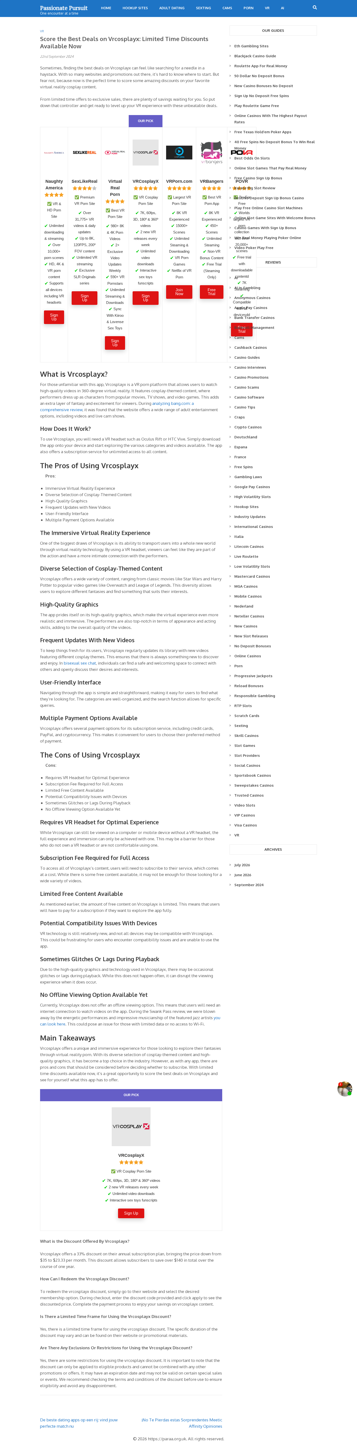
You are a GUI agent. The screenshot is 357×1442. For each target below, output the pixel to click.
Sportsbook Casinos (252, 775)
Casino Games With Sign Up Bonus (265, 227)
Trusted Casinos (249, 795)
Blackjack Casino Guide (255, 56)
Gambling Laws (248, 477)
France (240, 457)
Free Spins (243, 467)
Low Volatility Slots (252, 566)
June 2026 (242, 875)
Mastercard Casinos (252, 576)
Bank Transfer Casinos (254, 317)
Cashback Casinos (250, 347)
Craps (239, 417)
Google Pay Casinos (252, 486)
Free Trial (212, 292)
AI (282, 8)
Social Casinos (247, 765)
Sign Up (54, 317)
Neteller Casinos (249, 616)
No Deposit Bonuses (252, 646)
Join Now (179, 292)
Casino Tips (244, 407)
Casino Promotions (251, 377)
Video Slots (244, 805)
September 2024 (249, 885)
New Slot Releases (251, 636)
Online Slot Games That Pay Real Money (270, 168)
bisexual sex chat (80, 663)
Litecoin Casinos (249, 546)
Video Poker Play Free (253, 247)
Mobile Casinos (248, 596)
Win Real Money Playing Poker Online (267, 237)
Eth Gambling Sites (251, 46)
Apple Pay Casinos (250, 307)
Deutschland (245, 437)
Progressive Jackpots (253, 676)
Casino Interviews (250, 367)
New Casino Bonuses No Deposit (263, 85)
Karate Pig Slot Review (254, 188)
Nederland (243, 606)
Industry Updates (250, 516)
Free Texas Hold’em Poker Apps (262, 132)
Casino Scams (246, 387)
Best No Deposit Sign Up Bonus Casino (269, 198)
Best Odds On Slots (252, 158)
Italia (239, 536)
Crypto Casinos (248, 427)
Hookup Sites (135, 8)
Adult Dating (172, 8)
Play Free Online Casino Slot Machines (268, 208)
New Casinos (245, 626)
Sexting (203, 8)
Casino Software (249, 397)
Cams (227, 8)
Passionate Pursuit (64, 8)
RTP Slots (243, 705)
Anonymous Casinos (252, 297)
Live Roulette (246, 556)
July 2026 (242, 865)
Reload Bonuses (249, 685)
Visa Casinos (245, 825)
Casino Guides (247, 357)
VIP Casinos (244, 815)
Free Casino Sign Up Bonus (258, 178)
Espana (240, 447)
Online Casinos (247, 656)
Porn (249, 8)
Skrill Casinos (246, 735)
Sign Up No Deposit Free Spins (261, 95)
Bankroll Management (254, 327)
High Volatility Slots (252, 496)
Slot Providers (247, 755)
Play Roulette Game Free (256, 105)
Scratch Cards (246, 715)
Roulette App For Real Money (260, 66)
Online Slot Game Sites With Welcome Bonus (274, 218)
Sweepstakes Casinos (254, 785)
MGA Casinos (246, 586)
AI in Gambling (247, 287)
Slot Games (244, 745)
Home (106, 8)
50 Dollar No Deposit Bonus (259, 76)
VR (267, 8)
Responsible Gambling (254, 695)
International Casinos (253, 526)
